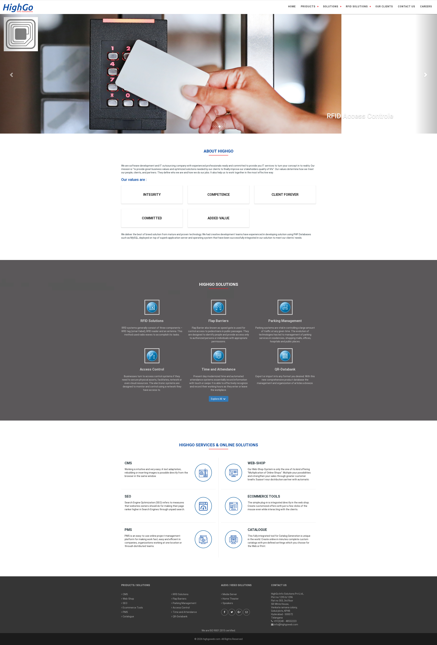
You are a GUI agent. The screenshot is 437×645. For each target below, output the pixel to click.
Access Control (152, 369)
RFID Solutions (152, 321)
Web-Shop (256, 463)
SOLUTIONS (330, 6)
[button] (11, 74)
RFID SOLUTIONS (357, 6)
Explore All (217, 398)
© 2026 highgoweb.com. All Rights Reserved (218, 639)
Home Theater (231, 598)
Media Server (230, 594)
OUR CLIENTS (384, 6)
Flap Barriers (218, 321)
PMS (128, 530)
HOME (292, 6)
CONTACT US (406, 6)
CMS (128, 463)
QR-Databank (285, 369)
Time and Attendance (218, 369)
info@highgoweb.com (286, 624)
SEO (128, 496)
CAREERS (426, 6)
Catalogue (257, 530)
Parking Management (285, 321)
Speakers (228, 603)
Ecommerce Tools (264, 496)
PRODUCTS (308, 6)
